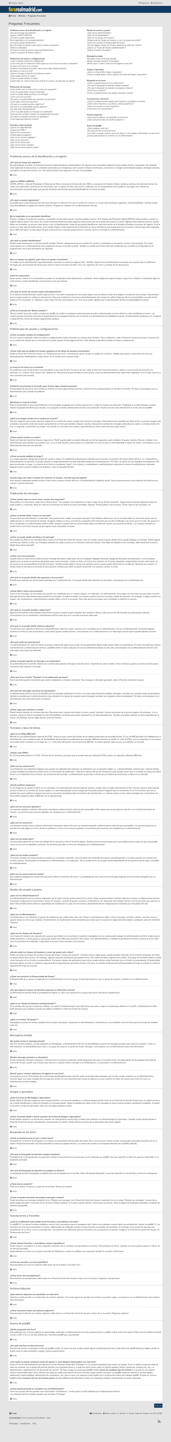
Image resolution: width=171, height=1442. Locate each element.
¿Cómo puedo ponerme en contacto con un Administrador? (109, 136)
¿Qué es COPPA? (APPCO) (21, 35)
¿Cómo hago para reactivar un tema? (24, 119)
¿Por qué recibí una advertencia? (23, 109)
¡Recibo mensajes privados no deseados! (103, 61)
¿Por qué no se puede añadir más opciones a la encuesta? (32, 99)
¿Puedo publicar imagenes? (20, 135)
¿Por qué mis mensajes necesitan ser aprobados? (29, 117)
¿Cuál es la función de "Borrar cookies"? (25, 53)
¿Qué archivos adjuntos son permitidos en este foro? (107, 117)
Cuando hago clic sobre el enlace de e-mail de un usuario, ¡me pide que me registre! (42, 81)
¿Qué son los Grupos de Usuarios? (100, 38)
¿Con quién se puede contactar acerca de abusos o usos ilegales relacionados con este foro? (123, 133)
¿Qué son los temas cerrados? (22, 145)
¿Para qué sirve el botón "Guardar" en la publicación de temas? (34, 114)
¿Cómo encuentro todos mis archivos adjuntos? (105, 120)
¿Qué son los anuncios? (19, 140)
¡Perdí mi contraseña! (18, 48)
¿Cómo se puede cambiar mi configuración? (27, 61)
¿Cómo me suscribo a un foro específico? (103, 106)
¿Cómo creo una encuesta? (20, 97)
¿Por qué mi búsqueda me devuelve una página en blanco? (110, 88)
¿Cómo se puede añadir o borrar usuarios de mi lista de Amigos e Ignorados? (117, 74)
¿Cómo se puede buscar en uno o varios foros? (105, 83)
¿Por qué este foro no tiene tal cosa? (101, 131)
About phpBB (57, 1335)
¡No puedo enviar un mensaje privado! (101, 59)
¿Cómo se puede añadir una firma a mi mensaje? (29, 94)
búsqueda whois (66, 1367)
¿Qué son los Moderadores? (98, 35)
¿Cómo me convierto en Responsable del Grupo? (106, 43)
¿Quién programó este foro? (98, 128)
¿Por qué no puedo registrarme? (22, 38)
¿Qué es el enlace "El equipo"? (99, 50)
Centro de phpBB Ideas (131, 1348)
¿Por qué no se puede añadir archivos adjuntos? (28, 107)
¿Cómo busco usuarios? (96, 90)
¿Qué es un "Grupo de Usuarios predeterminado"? (106, 48)
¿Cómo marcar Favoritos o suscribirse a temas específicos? (110, 104)
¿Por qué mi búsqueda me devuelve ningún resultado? (108, 85)
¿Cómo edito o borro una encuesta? (24, 102)
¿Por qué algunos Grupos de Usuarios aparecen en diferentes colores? (114, 45)
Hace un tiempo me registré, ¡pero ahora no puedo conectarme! (34, 45)
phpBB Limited (111, 1332)
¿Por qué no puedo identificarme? (23, 43)
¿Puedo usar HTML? (18, 130)
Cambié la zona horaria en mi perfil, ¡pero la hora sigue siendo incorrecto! (38, 68)
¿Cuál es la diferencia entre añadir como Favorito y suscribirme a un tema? (116, 101)
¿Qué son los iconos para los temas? (24, 147)
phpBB (148, 408)
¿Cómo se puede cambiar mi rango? (24, 78)
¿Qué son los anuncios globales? (23, 137)
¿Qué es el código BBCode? (21, 128)
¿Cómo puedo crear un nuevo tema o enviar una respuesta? (33, 89)
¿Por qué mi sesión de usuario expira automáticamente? (32, 50)
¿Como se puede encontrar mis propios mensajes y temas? (110, 93)
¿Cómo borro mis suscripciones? (99, 109)
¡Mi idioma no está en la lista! (21, 71)
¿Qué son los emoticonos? (20, 132)
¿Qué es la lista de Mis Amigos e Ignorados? (104, 72)
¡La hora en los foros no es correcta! (24, 66)
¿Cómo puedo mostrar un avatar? (23, 76)
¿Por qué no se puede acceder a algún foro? (27, 104)
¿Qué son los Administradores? (99, 33)
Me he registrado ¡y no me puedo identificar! (27, 40)
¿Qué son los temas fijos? (20, 142)
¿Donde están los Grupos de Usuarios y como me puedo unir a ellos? (114, 40)
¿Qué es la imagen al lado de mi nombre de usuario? (30, 73)
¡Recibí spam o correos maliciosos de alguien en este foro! (110, 64)
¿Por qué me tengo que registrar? (23, 33)
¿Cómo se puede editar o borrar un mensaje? (27, 92)
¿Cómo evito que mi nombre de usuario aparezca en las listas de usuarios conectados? (44, 64)
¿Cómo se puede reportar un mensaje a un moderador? (31, 112)
